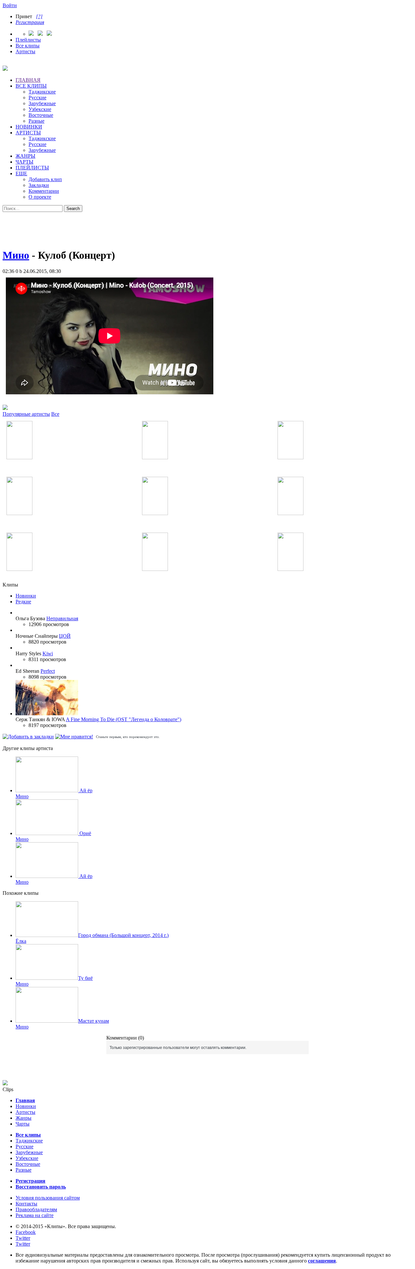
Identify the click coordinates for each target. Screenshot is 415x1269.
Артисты (25, 51)
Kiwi (47, 653)
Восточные (41, 115)
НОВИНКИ (29, 126)
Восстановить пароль (41, 1186)
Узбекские (40, 109)
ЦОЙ (65, 636)
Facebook (26, 1232)
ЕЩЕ (21, 173)
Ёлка (21, 941)
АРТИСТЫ (28, 132)
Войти (10, 5)
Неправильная (62, 618)
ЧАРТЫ (24, 162)
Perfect (48, 671)
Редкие (23, 601)
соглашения (322, 1260)
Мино (16, 255)
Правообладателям (36, 1209)
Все (55, 414)
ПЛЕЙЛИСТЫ (32, 167)
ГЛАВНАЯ (28, 80)
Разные (36, 121)
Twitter (23, 1238)
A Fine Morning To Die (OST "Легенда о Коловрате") (123, 719)
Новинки (26, 595)
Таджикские (42, 91)
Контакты (26, 1203)
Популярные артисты (26, 414)
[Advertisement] (207, 226)
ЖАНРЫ (25, 156)
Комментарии (44, 191)
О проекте (40, 197)
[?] (39, 16)
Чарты (23, 1124)
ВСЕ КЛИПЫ (31, 86)
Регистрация (30, 22)
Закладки (39, 185)
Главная (25, 1100)
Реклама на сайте (34, 1215)
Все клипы (28, 45)
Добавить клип (45, 179)
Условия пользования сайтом (48, 1198)
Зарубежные (42, 103)
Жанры (23, 1118)
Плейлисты (28, 40)
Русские (37, 97)
